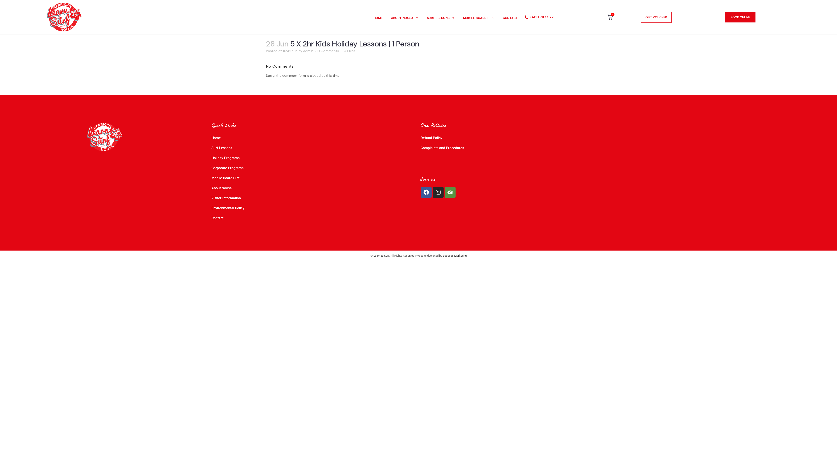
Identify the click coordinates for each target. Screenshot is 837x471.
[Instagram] (438, 192)
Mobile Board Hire (479, 18)
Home (378, 18)
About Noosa (402, 18)
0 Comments (328, 51)
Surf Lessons (438, 18)
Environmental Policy (227, 208)
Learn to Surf (381, 255)
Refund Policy (431, 138)
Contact (510, 18)
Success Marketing (455, 255)
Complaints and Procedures (442, 148)
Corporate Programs (227, 168)
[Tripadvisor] (450, 192)
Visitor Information (226, 198)
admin (308, 51)
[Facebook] (426, 192)
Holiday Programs (225, 158)
